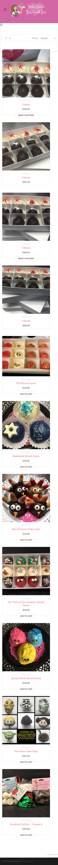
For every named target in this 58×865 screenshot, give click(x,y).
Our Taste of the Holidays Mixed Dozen (26, 604)
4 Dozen (26, 320)
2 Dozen (26, 177)
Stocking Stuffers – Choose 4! (26, 824)
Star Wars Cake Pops (26, 751)
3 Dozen (26, 247)
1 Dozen (26, 104)
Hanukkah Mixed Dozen (26, 456)
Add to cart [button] (26, 394)
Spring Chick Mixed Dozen (26, 678)
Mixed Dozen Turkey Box (26, 529)
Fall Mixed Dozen (26, 383)
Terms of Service (26, 861)
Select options (26, 115)
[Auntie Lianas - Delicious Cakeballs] (30, 9)
